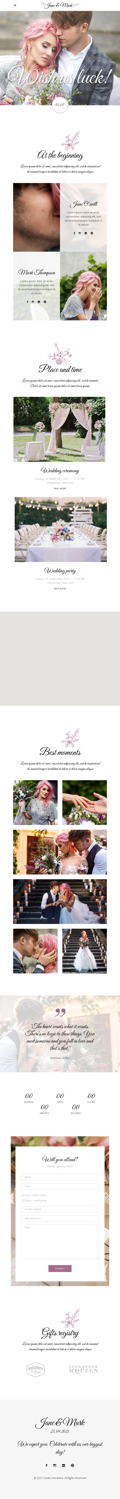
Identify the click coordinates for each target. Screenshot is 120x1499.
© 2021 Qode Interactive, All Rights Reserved (60, 1478)
